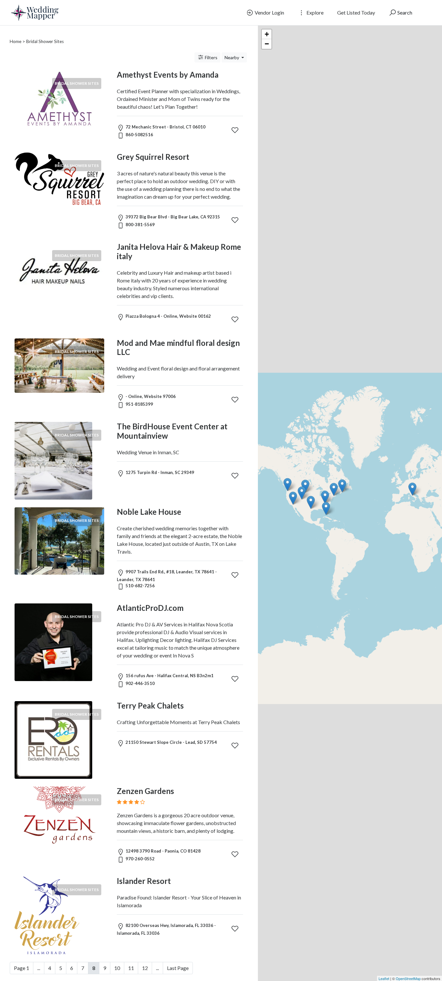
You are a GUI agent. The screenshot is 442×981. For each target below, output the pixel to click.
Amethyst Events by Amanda (167, 74)
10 (117, 968)
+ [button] (267, 34)
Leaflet (384, 978)
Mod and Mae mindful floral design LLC (178, 347)
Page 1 (21, 968)
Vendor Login (269, 12)
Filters (210, 57)
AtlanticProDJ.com (150, 607)
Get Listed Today (356, 12)
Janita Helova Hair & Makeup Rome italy (179, 251)
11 (131, 968)
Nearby (232, 57)
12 (145, 968)
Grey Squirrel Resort (153, 156)
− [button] (267, 44)
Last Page (178, 968)
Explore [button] (314, 12)
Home (15, 41)
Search (404, 12)
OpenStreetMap (408, 978)
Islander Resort (144, 881)
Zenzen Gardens (145, 791)
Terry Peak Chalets (150, 705)
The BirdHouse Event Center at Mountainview (172, 431)
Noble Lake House (149, 511)
